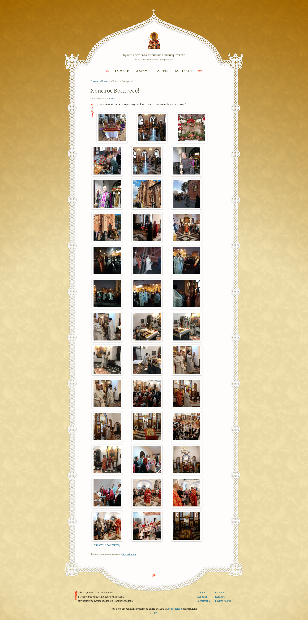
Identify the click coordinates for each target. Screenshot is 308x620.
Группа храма (223, 600)
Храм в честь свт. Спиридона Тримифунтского (154, 55)
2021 (116, 98)
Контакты (183, 70)
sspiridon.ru (175, 608)
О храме (142, 70)
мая (111, 98)
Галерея (162, 70)
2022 (155, 612)
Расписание (203, 600)
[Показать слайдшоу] (105, 545)
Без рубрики (129, 553)
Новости (122, 70)
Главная (94, 81)
